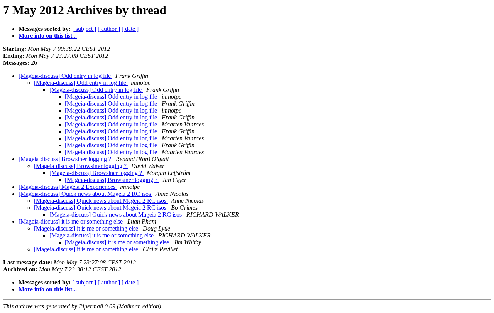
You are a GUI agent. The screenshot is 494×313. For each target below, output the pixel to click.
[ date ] (130, 28)
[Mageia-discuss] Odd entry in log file (65, 75)
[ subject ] (84, 28)
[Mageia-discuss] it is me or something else (71, 221)
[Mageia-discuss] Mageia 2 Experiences (68, 186)
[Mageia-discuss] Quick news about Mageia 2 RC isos (85, 193)
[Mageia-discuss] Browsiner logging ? (66, 159)
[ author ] (109, 28)
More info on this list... (48, 35)
